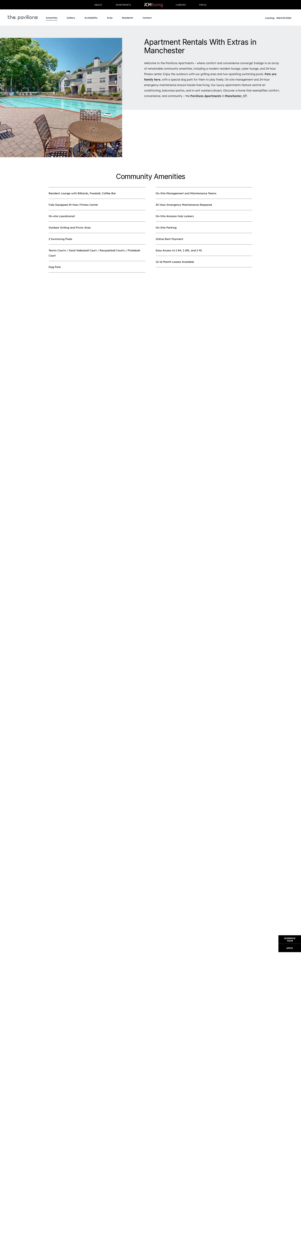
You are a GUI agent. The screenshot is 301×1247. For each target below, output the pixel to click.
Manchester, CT (236, 96)
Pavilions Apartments (205, 96)
